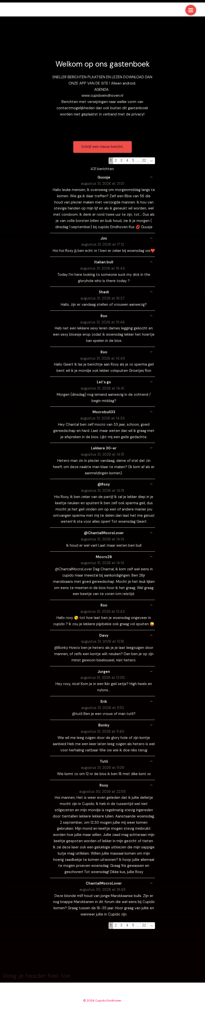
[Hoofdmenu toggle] (190, 10)
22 (144, 160)
